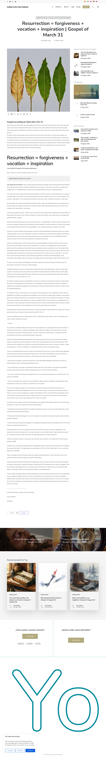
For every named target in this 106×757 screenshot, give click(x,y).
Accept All (30, 750)
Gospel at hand (42, 17)
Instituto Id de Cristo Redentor (17, 7)
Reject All (20, 750)
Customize (10, 750)
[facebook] (7, 1)
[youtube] (10, 1)
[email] (15, 1)
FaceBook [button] (29, 643)
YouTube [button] (38, 643)
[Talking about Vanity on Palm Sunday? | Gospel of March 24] (79, 539)
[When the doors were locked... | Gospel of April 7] (26, 539)
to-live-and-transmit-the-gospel (59, 17)
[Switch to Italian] (88, 1)
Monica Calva (47, 40)
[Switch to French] (96, 1)
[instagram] (12, 1)
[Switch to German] (93, 1)
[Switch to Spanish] (85, 1)
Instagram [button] (21, 643)
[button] (30, 636)
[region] (20, 744)
